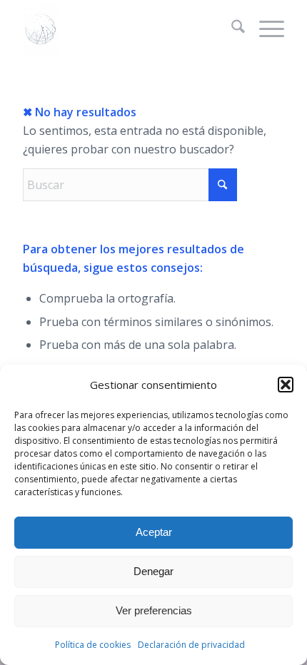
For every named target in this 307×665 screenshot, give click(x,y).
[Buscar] (231, 28)
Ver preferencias (154, 610)
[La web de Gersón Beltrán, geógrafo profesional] (127, 28)
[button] (285, 384)
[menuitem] (231, 28)
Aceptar (154, 532)
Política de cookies (93, 645)
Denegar (153, 571)
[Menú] (264, 28)
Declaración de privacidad (191, 645)
